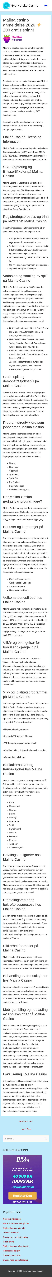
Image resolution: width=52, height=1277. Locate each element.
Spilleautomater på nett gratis (16, 1246)
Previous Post (26, 1121)
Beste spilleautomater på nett (16, 1223)
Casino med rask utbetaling (15, 1237)
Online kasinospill (11, 1233)
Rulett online (8, 1242)
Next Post (26, 1129)
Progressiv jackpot (11, 1251)
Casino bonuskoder (12, 1255)
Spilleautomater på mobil (14, 1228)
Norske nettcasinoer (12, 1219)
